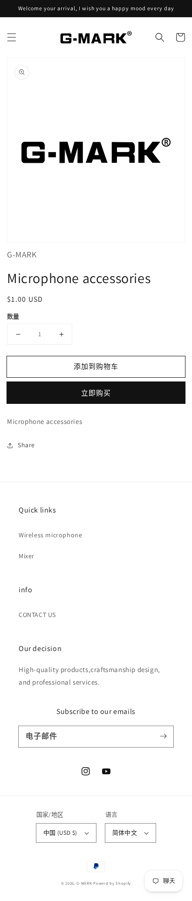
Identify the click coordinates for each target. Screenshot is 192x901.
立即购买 (96, 392)
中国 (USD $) (60, 833)
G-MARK (84, 883)
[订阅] (163, 736)
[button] (11, 37)
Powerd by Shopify (112, 883)
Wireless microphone (50, 535)
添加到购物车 (96, 366)
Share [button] (26, 445)
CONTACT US (37, 614)
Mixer (26, 556)
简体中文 (124, 833)
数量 (13, 316)
